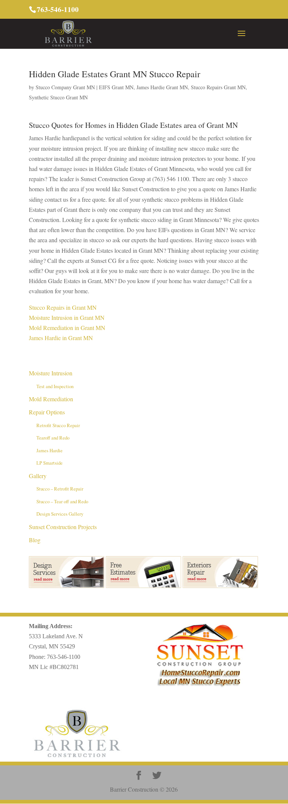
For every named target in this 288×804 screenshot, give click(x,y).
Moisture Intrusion (50, 373)
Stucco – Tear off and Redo (62, 501)
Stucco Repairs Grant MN (218, 87)
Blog (34, 540)
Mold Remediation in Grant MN (67, 328)
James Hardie (49, 450)
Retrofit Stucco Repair (58, 425)
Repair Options (47, 412)
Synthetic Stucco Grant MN (58, 97)
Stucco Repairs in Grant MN (63, 307)
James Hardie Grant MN (162, 87)
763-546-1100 (63, 657)
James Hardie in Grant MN (61, 338)
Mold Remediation (51, 399)
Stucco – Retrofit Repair (59, 488)
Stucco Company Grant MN (65, 87)
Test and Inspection (55, 386)
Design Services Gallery (59, 513)
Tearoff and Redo (52, 437)
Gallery (37, 476)
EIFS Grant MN (116, 87)
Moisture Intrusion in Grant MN (67, 317)
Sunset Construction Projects (63, 527)
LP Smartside (49, 462)
